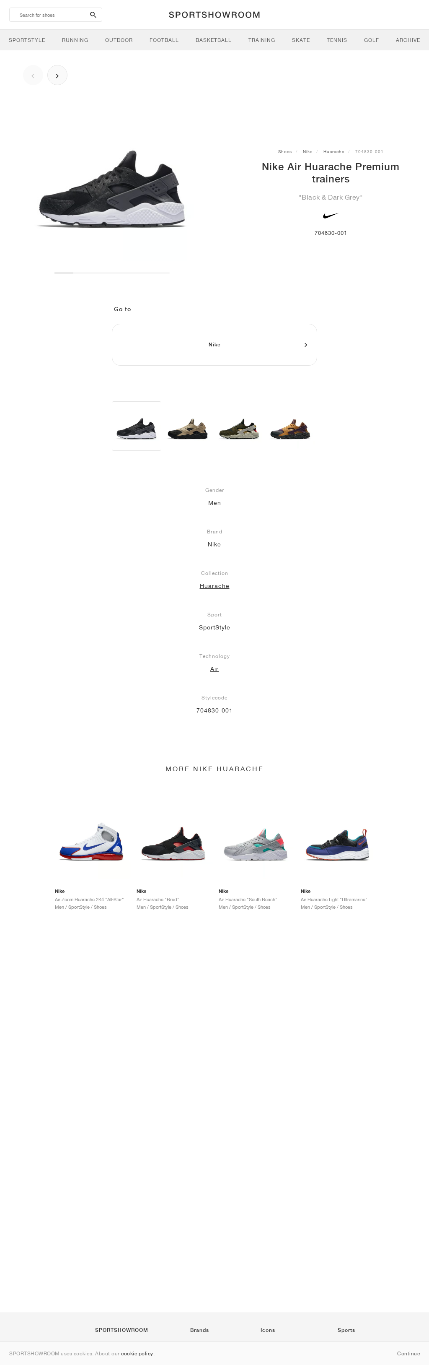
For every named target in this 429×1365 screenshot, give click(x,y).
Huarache (333, 151)
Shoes (285, 151)
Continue (408, 1353)
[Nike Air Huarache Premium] (136, 426)
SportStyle (214, 627)
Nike (308, 151)
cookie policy (137, 1353)
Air (214, 669)
